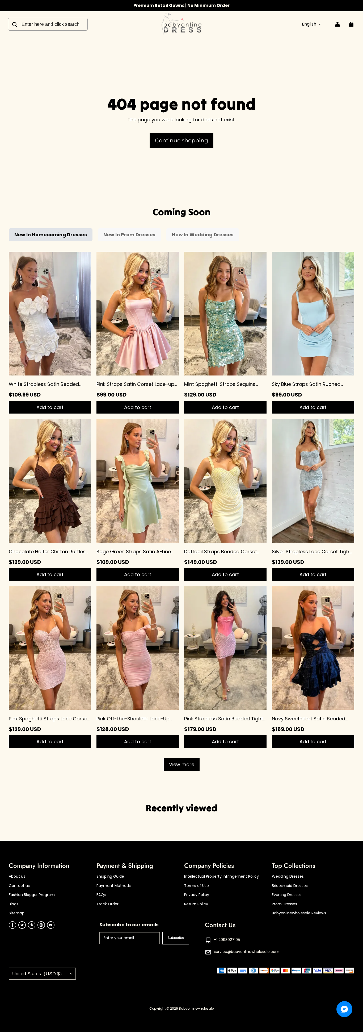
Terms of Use (196, 885)
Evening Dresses (287, 894)
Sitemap (16, 913)
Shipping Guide (110, 876)
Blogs (13, 904)
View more (181, 764)
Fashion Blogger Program (32, 894)
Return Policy (196, 904)
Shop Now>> (209, 5)
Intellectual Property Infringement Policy (221, 876)
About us (17, 876)
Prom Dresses (284, 904)
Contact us (19, 885)
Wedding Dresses (288, 876)
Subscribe (176, 937)
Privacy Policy (196, 894)
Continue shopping (181, 140)
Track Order (107, 904)
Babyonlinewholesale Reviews (299, 913)
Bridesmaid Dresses (290, 885)
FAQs (101, 894)
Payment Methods (113, 885)
